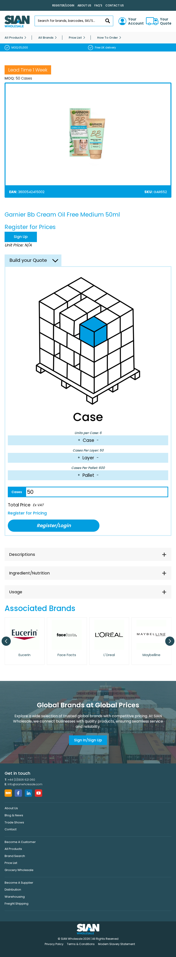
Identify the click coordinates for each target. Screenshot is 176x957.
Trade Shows (14, 822)
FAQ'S (98, 5)
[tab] (88, 554)
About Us (84, 5)
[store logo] (17, 21)
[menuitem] (14, 37)
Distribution (13, 889)
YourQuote (165, 21)
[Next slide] (169, 641)
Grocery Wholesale (19, 870)
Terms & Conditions (81, 944)
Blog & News (14, 815)
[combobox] (74, 21)
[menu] (88, 37)
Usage (15, 592)
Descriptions (22, 554)
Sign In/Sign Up (88, 740)
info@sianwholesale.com (25, 784)
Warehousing (15, 896)
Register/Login (63, 5)
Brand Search (15, 856)
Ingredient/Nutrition (29, 573)
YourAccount (136, 21)
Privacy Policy (54, 944)
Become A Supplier (19, 882)
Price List (11, 863)
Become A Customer (20, 842)
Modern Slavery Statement (116, 944)
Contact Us (114, 5)
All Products (13, 849)
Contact (10, 829)
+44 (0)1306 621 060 (21, 780)
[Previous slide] (6, 641)
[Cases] (16, 492)
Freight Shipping (16, 903)
